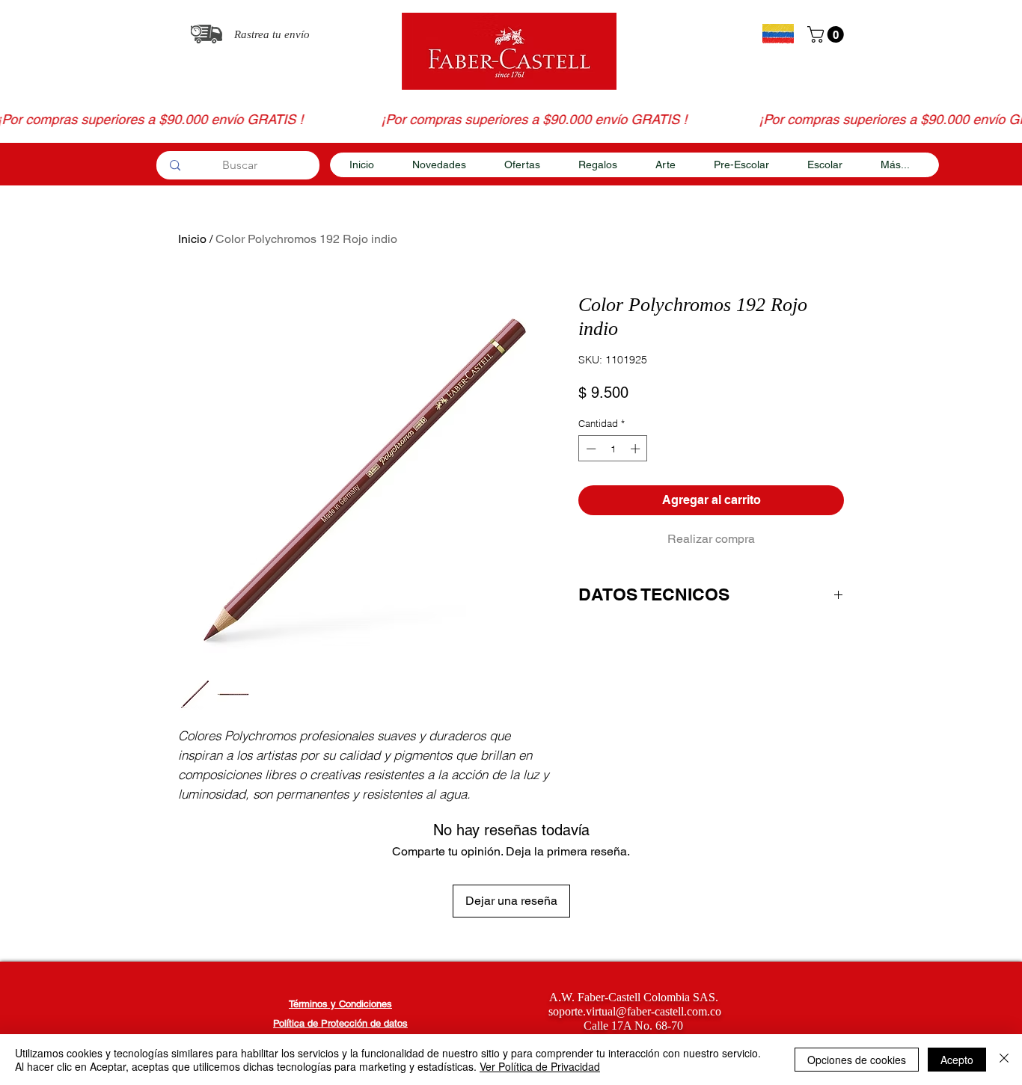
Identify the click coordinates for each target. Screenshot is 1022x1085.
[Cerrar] (1004, 1059)
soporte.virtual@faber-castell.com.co (634, 1011)
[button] (827, 34)
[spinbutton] (613, 448)
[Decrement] (590, 448)
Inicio (192, 239)
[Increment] (637, 448)
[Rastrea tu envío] (206, 34)
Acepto (956, 1059)
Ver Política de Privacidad (540, 1066)
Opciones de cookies (856, 1059)
